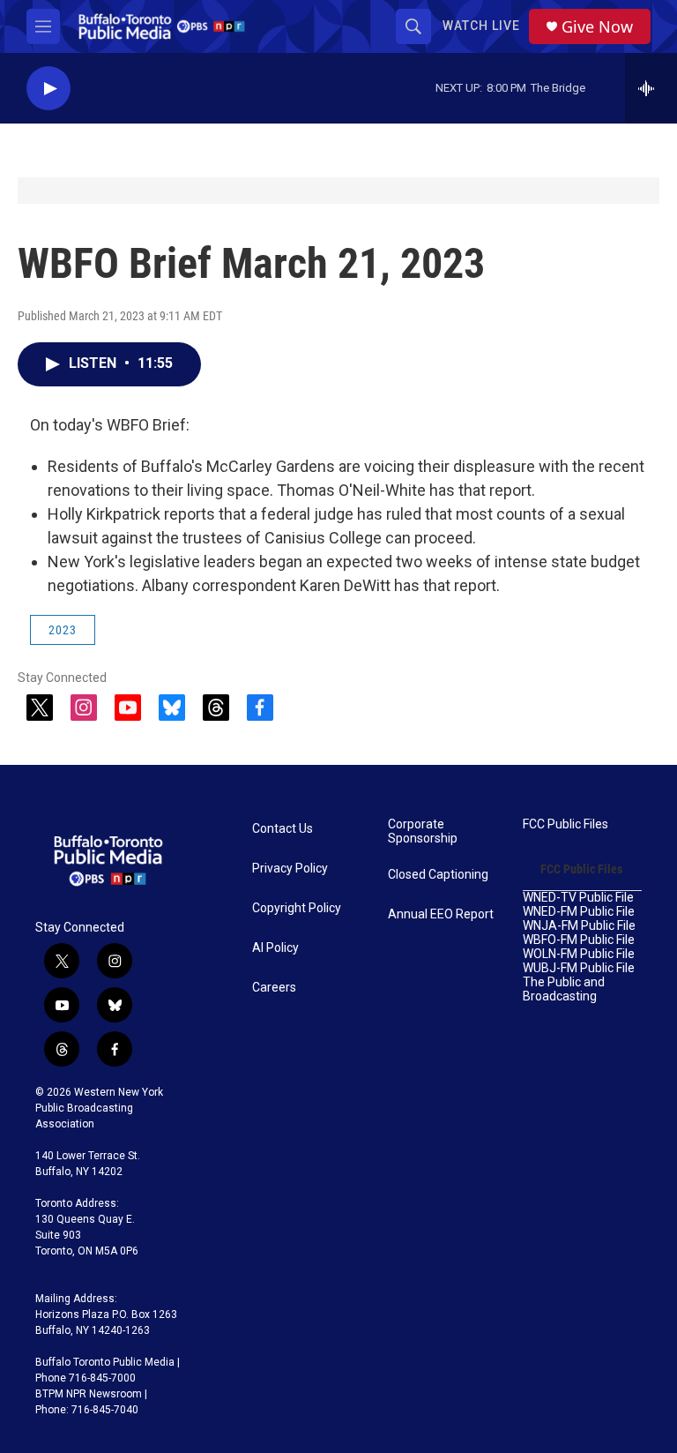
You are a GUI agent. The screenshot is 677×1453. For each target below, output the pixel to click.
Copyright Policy (296, 908)
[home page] (162, 26)
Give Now (597, 27)
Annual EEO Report (441, 914)
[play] (48, 89)
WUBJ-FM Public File (579, 968)
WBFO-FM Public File (579, 940)
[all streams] (651, 88)
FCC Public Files (565, 824)
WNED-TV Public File (578, 897)
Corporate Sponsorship (423, 831)
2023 (62, 630)
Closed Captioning (438, 874)
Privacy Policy (290, 868)
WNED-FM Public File (579, 911)
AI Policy (275, 948)
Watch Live (481, 26)
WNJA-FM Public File (579, 925)
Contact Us (282, 828)
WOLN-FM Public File (579, 954)
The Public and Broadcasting (564, 989)
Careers (274, 987)
